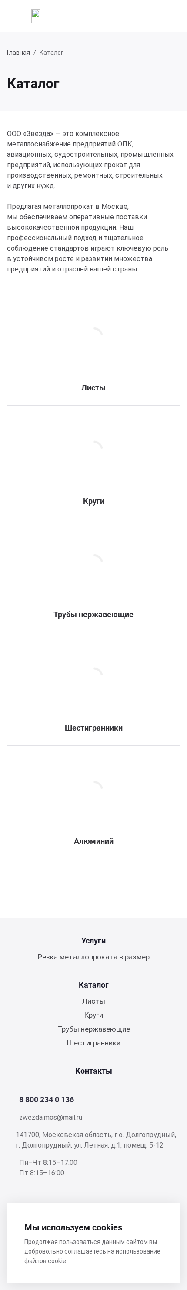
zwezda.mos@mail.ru (50, 1117)
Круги (93, 501)
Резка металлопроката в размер (94, 957)
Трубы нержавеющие (93, 614)
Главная (18, 52)
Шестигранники (94, 727)
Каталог (94, 984)
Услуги (93, 940)
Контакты (93, 1070)
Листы (93, 387)
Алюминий (94, 841)
